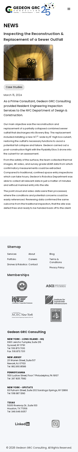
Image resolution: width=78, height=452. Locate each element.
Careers (32, 259)
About (31, 254)
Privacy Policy (57, 267)
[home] (30, 9)
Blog (52, 254)
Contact (33, 264)
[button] (68, 9)
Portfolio (11, 259)
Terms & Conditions (56, 261)
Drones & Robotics (17, 264)
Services (12, 254)
